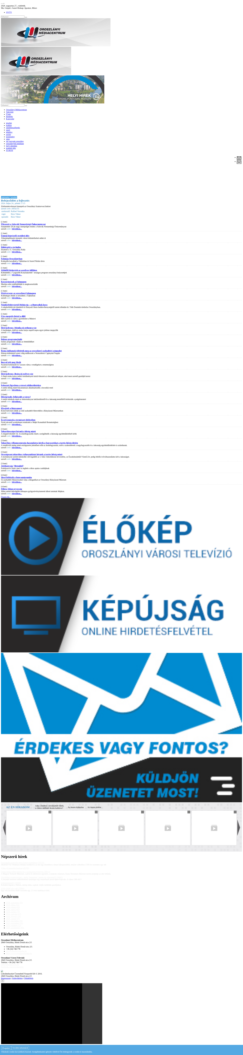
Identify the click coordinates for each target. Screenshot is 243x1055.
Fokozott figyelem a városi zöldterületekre (21, 385)
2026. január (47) (13, 919)
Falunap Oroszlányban (11, 259)
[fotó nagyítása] (239, 158)
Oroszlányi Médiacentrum (16, 110)
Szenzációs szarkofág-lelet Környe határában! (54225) (22, 863)
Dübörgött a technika (11, 247)
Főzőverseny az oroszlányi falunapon (18, 293)
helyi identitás (11, 146)
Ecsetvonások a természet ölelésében (18, 420)
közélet (9, 123)
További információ (20, 1048)
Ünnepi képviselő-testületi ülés (15, 236)
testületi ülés (11, 148)
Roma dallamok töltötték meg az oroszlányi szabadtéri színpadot (31, 351)
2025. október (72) (13, 925)
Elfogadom (6, 1048)
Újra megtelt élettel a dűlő (13, 316)
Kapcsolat (10, 119)
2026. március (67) (13, 914)
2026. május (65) (13, 910)
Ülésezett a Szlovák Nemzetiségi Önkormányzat (23, 224)
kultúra (9, 125)
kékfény (9, 132)
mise (8, 139)
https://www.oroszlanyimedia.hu (19, 953)
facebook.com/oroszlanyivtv (12, 967)
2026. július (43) (12, 905)
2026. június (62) (13, 907)
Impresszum (6, 978)
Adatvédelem (17, 978)
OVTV (9, 12)
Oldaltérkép (28, 978)
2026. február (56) (13, 916)
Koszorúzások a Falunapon (13, 282)
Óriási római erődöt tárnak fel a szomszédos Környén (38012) (25, 872)
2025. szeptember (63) (15, 928)
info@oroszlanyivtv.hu (10, 965)
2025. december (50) (14, 921)
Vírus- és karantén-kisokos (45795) (15, 868)
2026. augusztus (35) (14, 903)
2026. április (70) (13, 912)
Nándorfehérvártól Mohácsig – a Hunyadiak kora (24, 305)
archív (8, 134)
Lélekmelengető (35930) (11, 883)
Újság (8, 114)
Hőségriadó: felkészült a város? (16, 397)
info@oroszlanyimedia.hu (16, 951)
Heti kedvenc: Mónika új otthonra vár (19, 328)
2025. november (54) (14, 923)
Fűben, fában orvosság (11, 489)
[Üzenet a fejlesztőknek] (2, 971)
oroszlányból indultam (15, 144)
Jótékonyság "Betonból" (12, 466)
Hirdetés (9, 116)
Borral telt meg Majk (11, 362)
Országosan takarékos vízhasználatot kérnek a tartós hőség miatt (31, 454)
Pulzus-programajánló (11, 339)
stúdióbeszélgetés (13, 128)
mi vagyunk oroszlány (15, 141)
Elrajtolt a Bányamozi (11, 408)
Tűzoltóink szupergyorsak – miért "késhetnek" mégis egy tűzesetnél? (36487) (32, 877)
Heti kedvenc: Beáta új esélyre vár (17, 374)
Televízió (9, 112)
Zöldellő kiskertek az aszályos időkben (19, 270)
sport (8, 130)
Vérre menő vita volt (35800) (12, 888)
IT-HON (9, 150)
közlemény (10, 137)
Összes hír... (6, 497)
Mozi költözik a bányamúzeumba (16, 477)
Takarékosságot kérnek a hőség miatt (18, 431)
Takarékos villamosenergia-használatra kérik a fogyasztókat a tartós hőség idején (39, 443)
